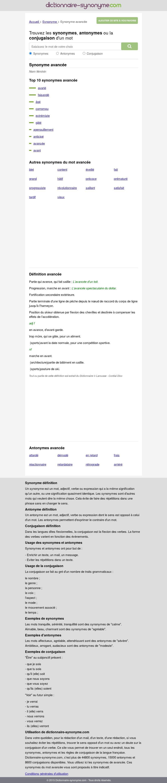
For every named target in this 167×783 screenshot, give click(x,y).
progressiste (37, 188)
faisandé (43, 95)
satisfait (119, 188)
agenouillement (43, 129)
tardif (32, 197)
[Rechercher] (129, 46)
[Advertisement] (83, 235)
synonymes (65, 33)
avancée (39, 143)
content (62, 169)
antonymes (90, 33)
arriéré (118, 464)
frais (117, 455)
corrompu (42, 108)
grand (33, 178)
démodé (62, 455)
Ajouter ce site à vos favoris (117, 20)
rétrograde (92, 464)
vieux (61, 197)
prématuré (120, 178)
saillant (90, 188)
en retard (92, 455)
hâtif (60, 178)
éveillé (90, 169)
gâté (38, 122)
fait (116, 169)
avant (37, 150)
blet (31, 169)
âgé (38, 102)
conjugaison (42, 38)
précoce (91, 178)
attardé (33, 455)
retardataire (65, 464)
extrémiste (43, 115)
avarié (42, 88)
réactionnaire (37, 464)
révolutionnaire (67, 188)
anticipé (38, 136)
